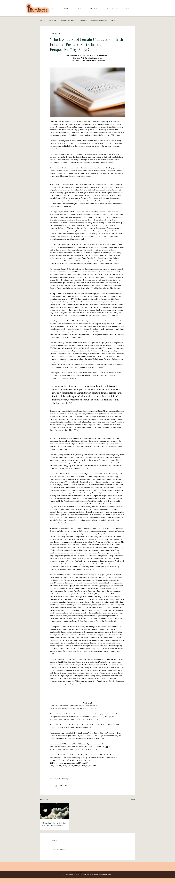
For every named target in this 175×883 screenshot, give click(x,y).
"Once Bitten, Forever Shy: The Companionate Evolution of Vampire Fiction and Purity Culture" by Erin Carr (54, 824)
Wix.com (109, 875)
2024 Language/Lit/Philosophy (59, 779)
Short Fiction (53, 20)
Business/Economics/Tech (99, 20)
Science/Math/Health (68, 20)
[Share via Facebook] (51, 785)
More (113, 20)
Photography (83, 20)
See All (133, 799)
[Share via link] (66, 785)
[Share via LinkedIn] (61, 785)
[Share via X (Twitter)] (56, 785)
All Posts (42, 20)
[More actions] (124, 33)
